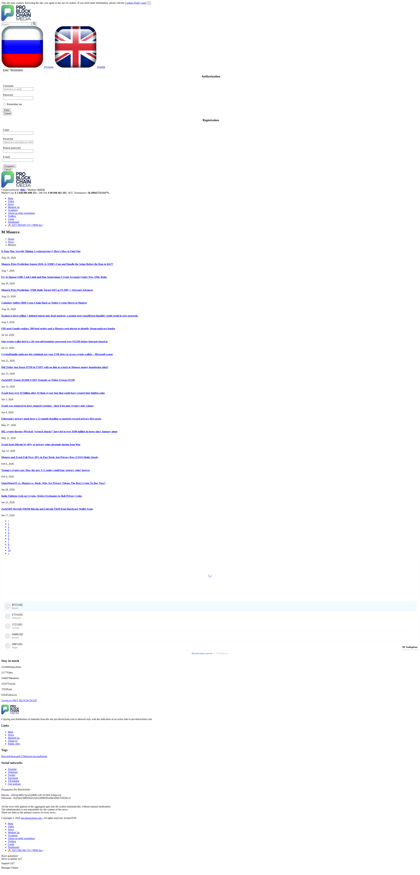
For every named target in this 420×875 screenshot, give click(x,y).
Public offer (14, 743)
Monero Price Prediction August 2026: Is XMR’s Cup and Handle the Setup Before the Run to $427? (57, 264)
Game (11, 219)
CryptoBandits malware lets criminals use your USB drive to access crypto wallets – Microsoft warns (57, 354)
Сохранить (9, 166)
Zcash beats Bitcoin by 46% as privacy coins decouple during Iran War (40, 444)
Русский (48, 67)
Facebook (13, 778)
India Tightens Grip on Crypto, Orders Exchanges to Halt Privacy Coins (41, 496)
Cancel (7, 113)
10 (9, 550)
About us (21, 213)
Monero (27, 756)
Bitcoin (5, 756)
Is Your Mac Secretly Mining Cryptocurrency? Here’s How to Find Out (40, 251)
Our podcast (14, 784)
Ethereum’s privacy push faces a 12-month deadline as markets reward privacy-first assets (51, 418)
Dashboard (13, 222)
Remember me (14, 104)
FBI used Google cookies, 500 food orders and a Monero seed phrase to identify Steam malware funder (58, 328)
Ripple (43, 756)
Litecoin (36, 756)
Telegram (13, 772)
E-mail (6, 156)
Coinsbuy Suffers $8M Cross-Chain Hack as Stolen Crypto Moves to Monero (44, 302)
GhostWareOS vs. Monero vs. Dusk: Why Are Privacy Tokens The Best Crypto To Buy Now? (53, 483)
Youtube (12, 769)
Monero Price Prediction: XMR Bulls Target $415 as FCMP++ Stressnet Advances (47, 290)
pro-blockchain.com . (32, 818)
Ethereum (14, 756)
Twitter (11, 775)
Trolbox (12, 216)
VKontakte (13, 781)
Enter (6, 70)
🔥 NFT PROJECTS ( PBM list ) (25, 225)
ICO (21, 756)
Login (6, 129)
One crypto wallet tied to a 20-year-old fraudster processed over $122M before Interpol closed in (54, 341)
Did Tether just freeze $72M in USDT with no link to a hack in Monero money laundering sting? (54, 367)
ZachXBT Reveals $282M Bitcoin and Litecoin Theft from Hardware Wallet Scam (47, 509)
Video (11, 201)
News (11, 204)
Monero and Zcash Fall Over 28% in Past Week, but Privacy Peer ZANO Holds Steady (49, 457)
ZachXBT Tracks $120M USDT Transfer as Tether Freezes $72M (38, 380)
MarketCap (14, 207)
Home (11, 239)
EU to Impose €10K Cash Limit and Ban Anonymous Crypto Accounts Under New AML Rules (54, 277)
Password (8, 94)
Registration (16, 70)
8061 (23, 189)
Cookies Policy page (135, 2)
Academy (13, 210)
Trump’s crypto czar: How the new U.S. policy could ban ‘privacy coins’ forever (45, 470)
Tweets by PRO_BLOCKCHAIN (19, 700)
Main (10, 198)
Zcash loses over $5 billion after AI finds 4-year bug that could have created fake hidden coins (53, 393)
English (101, 67)
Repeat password (12, 147)
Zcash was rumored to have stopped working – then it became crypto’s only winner (47, 405)
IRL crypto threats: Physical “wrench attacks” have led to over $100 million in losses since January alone (59, 431)
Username (8, 85)
